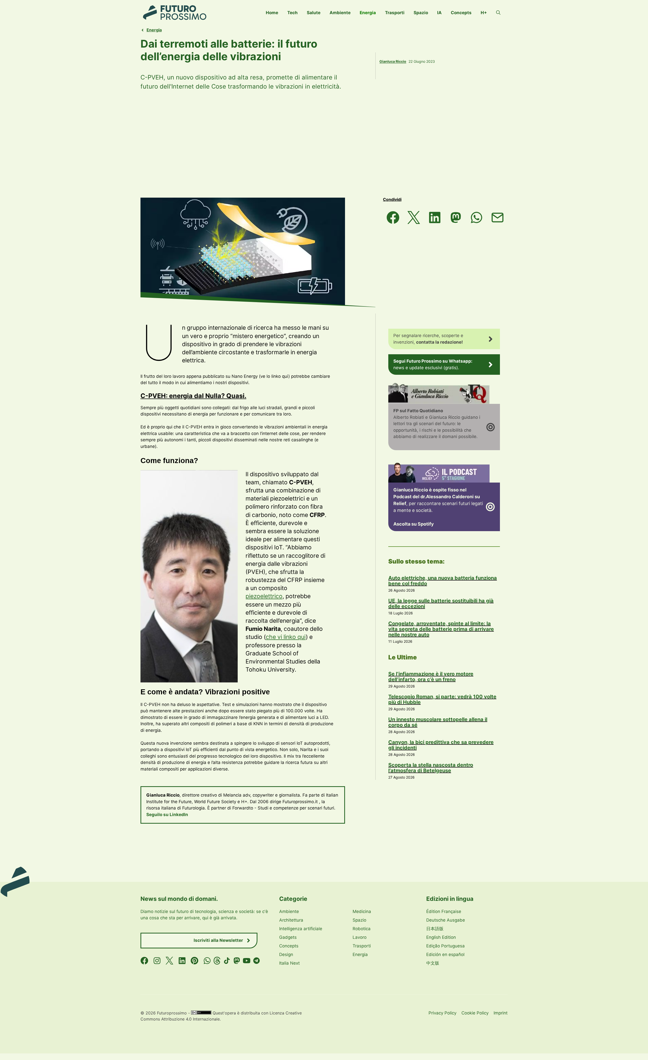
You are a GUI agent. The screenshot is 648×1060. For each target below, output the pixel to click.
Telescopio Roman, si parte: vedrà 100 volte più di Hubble (442, 699)
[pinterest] (194, 961)
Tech (292, 12)
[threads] (217, 961)
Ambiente (340, 12)
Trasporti (394, 12)
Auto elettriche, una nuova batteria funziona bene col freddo (442, 581)
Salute (313, 12)
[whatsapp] (207, 961)
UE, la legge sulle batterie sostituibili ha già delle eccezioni (441, 603)
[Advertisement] (324, 144)
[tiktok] (227, 961)
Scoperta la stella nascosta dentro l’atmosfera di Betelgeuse (430, 768)
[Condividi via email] (498, 217)
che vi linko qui (286, 636)
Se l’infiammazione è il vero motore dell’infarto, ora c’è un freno (430, 676)
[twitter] (169, 961)
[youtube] (247, 961)
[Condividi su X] (414, 217)
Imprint (501, 1012)
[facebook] (144, 961)
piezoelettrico (264, 596)
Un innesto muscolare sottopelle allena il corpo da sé (437, 722)
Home (272, 12)
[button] (498, 12)
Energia (368, 12)
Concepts (461, 12)
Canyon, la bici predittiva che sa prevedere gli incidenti (441, 745)
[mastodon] (237, 961)
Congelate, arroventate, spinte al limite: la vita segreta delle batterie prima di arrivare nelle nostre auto (441, 629)
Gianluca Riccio (392, 61)
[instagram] (157, 961)
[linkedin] (182, 961)
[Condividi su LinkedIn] (435, 217)
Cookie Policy (475, 1012)
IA (439, 12)
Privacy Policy (442, 1012)
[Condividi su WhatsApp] (477, 217)
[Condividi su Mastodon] (456, 217)
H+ (484, 12)
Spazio (421, 12)
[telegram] (256, 961)
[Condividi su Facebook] (393, 217)
